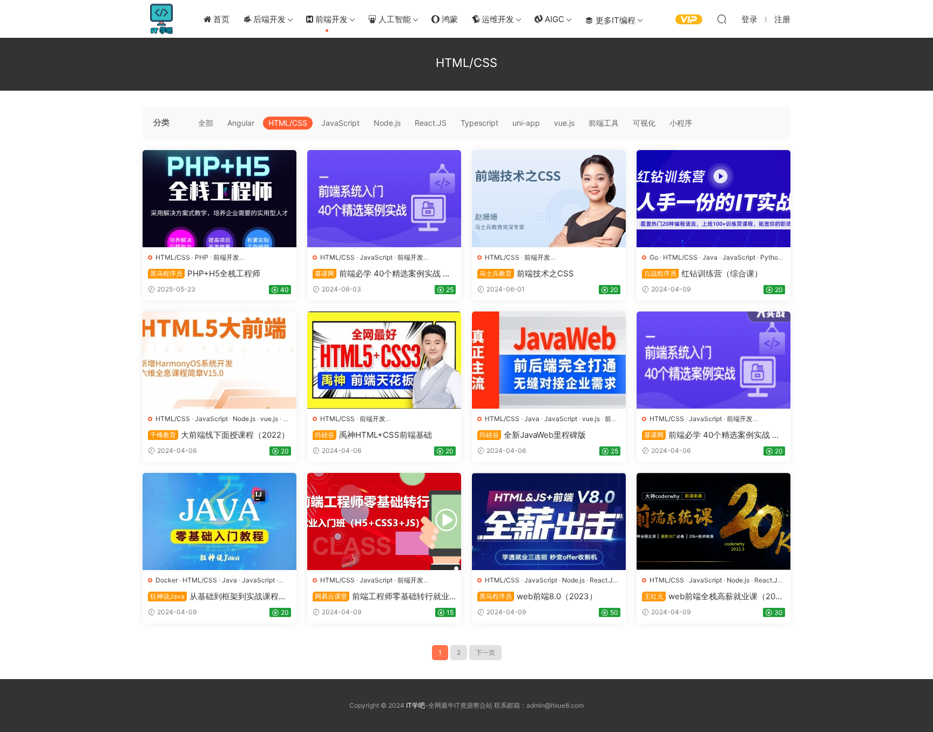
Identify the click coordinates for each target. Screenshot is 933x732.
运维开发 (496, 19)
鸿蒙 (449, 19)
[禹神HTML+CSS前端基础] (384, 360)
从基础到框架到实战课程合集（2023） (217, 596)
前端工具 (604, 122)
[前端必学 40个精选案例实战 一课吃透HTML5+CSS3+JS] (384, 198)
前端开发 (330, 19)
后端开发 (268, 19)
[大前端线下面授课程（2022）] (219, 360)
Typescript (479, 122)
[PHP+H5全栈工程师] (219, 198)
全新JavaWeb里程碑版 (532, 435)
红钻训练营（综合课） (703, 273)
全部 (205, 122)
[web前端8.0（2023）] (549, 521)
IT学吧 (161, 19)
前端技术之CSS (526, 273)
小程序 (681, 122)
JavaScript (340, 122)
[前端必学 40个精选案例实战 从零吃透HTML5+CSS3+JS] (713, 360)
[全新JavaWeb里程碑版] (549, 360)
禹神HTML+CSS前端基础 (373, 435)
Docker (167, 580)
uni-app (526, 122)
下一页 (485, 652)
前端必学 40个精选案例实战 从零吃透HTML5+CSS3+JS (711, 435)
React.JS (431, 122)
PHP (201, 257)
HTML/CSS (287, 122)
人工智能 (393, 19)
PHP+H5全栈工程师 (205, 273)
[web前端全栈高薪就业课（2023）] (713, 521)
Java (710, 257)
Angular (240, 122)
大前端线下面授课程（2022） (219, 435)
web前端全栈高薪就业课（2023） (711, 596)
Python (771, 257)
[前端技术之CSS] (549, 198)
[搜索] (721, 19)
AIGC (553, 19)
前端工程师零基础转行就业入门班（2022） (381, 596)
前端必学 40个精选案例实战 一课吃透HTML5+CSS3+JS (382, 273)
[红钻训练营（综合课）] (713, 198)
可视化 (644, 122)
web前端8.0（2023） (538, 596)
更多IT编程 (614, 20)
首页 (220, 19)
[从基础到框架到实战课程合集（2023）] (219, 521)
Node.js (387, 122)
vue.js (564, 122)
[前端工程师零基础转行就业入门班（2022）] (384, 521)
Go (654, 257)
